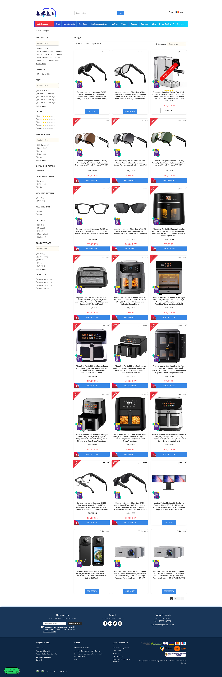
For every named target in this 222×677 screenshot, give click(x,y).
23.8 (39, 181)
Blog (154, 24)
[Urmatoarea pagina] (182, 598)
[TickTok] (115, 623)
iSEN (58, 24)
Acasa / (39, 30)
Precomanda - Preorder (47, 60)
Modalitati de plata (81, 648)
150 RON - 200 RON (45, 100)
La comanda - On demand (48, 57)
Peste (40, 116)
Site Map (180, 24)
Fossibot (41, 151)
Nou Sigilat (42, 74)
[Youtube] (110, 623)
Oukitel (124, 24)
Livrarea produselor (43, 657)
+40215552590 (164, 621)
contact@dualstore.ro (164, 624)
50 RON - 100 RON (45, 93)
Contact (39, 660)
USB (39, 260)
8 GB (40, 198)
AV (39, 263)
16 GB (40, 201)
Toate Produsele (43, 24)
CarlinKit (41, 148)
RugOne (114, 24)
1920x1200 (42, 288)
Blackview (145, 24)
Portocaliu (42, 234)
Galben (41, 237)
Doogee (134, 24)
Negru (40, 228)
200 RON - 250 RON (45, 103)
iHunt (40, 154)
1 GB (40, 211)
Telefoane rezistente (99, 24)
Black (40, 225)
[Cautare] (120, 13)
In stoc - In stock (44, 48)
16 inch (41, 187)
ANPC (76, 659)
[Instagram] (120, 623)
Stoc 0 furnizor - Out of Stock (49, 51)
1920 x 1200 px (43, 285)
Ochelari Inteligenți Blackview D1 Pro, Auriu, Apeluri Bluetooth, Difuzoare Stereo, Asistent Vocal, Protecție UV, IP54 (169, 163)
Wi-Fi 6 (40, 266)
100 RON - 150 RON (45, 97)
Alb (39, 231)
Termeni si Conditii (43, 651)
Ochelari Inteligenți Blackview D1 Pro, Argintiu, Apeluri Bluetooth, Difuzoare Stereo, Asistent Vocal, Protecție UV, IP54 (91, 163)
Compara (105, 52)
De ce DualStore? (166, 24)
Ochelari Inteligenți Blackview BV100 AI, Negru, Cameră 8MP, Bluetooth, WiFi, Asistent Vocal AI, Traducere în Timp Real (130, 231)
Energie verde (69, 24)
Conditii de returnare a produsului (87, 651)
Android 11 (42, 170)
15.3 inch (41, 184)
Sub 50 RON (42, 90)
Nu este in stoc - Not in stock (49, 54)
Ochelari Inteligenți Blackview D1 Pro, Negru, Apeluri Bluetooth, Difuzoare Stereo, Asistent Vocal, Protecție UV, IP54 (130, 163)
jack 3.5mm (42, 257)
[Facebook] (105, 623)
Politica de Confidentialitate (46, 654)
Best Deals (82, 24)
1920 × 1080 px (43, 282)
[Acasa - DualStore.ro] (49, 12)
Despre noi (40, 648)
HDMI (40, 254)
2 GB (40, 214)
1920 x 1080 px (43, 279)
